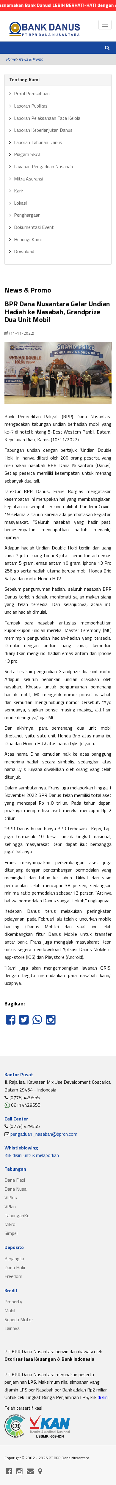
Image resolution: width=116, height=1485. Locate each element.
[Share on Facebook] (11, 1022)
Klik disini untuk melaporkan (31, 1155)
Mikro (9, 1224)
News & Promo (31, 59)
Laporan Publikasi (31, 105)
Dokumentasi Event (34, 227)
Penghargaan (27, 214)
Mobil (9, 1310)
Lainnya (12, 1328)
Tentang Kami (24, 79)
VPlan (10, 1206)
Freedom (13, 1276)
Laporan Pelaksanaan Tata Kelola (47, 118)
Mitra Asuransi (28, 178)
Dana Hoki (14, 1267)
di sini (102, 1397)
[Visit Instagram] (51, 1022)
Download (24, 251)
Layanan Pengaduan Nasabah (43, 166)
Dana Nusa (15, 1188)
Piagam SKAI (27, 154)
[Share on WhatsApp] (38, 1022)
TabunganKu (16, 1215)
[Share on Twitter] (24, 1022)
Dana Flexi (14, 1180)
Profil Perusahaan (32, 93)
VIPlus (10, 1197)
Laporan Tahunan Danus (38, 142)
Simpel (11, 1233)
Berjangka (14, 1258)
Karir (18, 190)
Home (10, 59)
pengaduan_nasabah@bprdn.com (43, 1134)
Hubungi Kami (28, 239)
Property (13, 1301)
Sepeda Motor (18, 1319)
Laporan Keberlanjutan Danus (43, 130)
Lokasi (20, 202)
